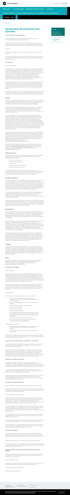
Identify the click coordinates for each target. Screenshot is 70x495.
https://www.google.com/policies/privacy (22, 146)
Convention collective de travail (35, 9)
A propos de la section (56, 40)
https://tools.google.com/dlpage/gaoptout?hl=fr (16, 140)
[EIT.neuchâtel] (4, 3)
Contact (7, 17)
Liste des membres (18, 9)
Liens (12, 17)
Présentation (6, 9)
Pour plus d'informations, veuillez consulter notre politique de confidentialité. (20, 492)
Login (64, 3)
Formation (50, 9)
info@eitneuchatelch (57, 34)
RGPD (18, 78)
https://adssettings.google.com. (12, 149)
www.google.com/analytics (19, 145)
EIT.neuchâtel (6, 23)
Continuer (62, 492)
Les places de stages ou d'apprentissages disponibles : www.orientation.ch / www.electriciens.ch (30, 13)
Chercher (56, 3)
